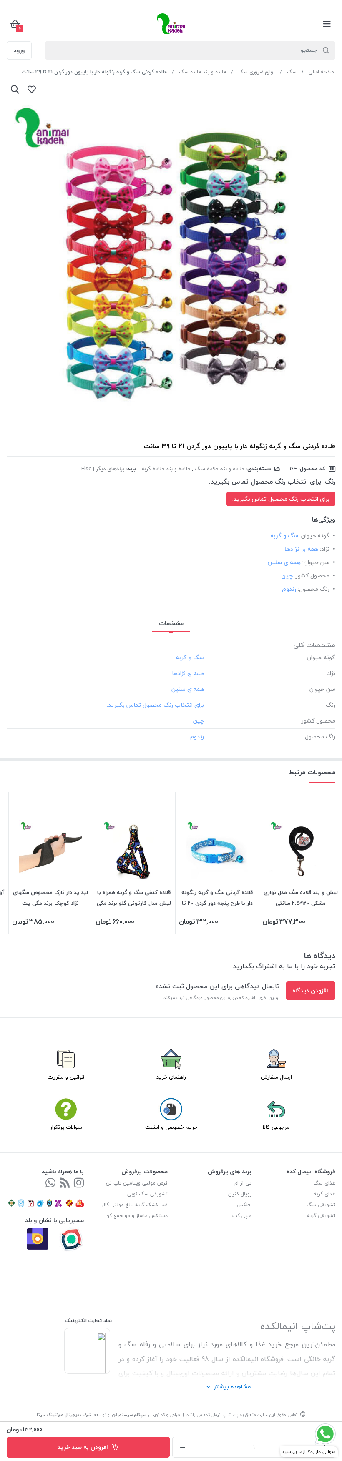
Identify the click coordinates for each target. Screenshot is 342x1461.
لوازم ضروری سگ (256, 72)
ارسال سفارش (276, 1077)
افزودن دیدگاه (310, 990)
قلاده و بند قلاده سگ (202, 72)
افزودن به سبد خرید (84, 1447)
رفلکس (244, 1204)
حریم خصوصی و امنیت (171, 1127)
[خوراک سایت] (65, 1183)
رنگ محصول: (313, 589)
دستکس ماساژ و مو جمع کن (137, 1215)
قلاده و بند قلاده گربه (165, 468)
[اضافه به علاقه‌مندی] (31, 89)
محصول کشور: (311, 575)
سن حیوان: (315, 562)
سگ (292, 72)
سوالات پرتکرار (66, 1127)
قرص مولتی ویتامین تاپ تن (137, 1183)
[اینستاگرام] (79, 1183)
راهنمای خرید (171, 1077)
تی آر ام (242, 1183)
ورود (19, 50)
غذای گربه (324, 1194)
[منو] (327, 23)
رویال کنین (239, 1194)
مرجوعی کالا (276, 1127)
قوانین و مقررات (66, 1077)
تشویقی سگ (321, 1204)
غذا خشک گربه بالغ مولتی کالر (134, 1204)
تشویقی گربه (321, 1215)
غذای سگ (324, 1183)
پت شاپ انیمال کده (221, 1414)
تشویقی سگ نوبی (147, 1194)
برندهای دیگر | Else (102, 468)
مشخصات (171, 623)
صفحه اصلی (321, 72)
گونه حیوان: (314, 535)
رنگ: (329, 482)
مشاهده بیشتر (232, 1386)
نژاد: (324, 549)
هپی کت (241, 1215)
